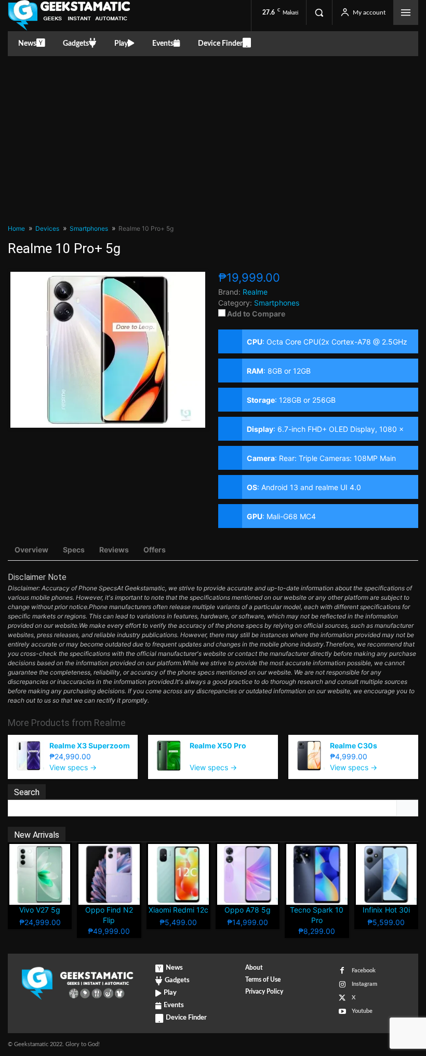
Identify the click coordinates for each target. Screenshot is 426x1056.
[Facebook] (342, 970)
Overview (31, 549)
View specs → (73, 767)
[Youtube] (342, 1011)
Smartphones (276, 302)
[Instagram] (342, 984)
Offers (154, 549)
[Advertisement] (213, 134)
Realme (110, 722)
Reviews (114, 549)
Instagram (364, 984)
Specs (74, 549)
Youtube (362, 1011)
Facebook (364, 970)
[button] (319, 12)
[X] (342, 998)
